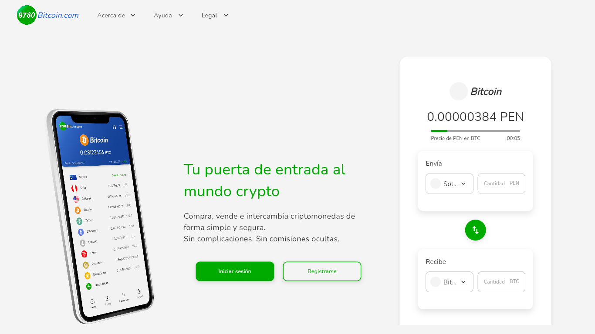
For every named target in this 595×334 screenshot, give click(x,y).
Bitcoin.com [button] (33, 8)
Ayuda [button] (159, 3)
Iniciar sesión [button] (216, 265)
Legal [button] (206, 3)
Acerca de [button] (109, 3)
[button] (463, 183)
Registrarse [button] (300, 265)
